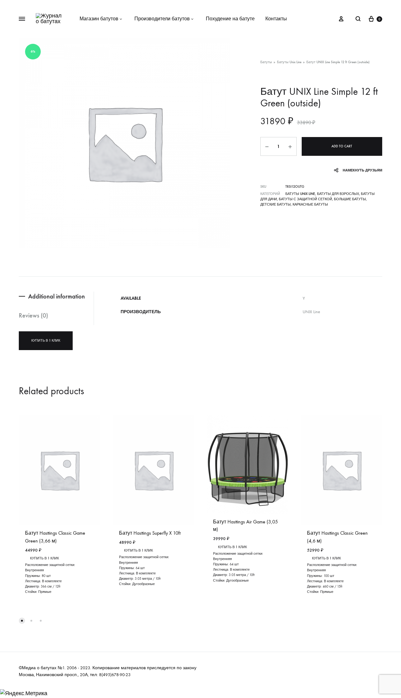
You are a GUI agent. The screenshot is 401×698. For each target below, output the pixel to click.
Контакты (276, 19)
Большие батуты (350, 199)
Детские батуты (275, 204)
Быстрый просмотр (51, 592)
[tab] (56, 296)
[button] (22, 621)
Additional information (56, 296)
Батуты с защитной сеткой (305, 199)
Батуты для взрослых (338, 194)
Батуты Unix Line (289, 62)
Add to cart (341, 146)
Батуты (266, 62)
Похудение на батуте (230, 19)
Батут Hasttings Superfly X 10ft (149, 533)
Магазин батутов (99, 19)
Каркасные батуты (310, 204)
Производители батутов (162, 19)
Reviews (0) (33, 315)
